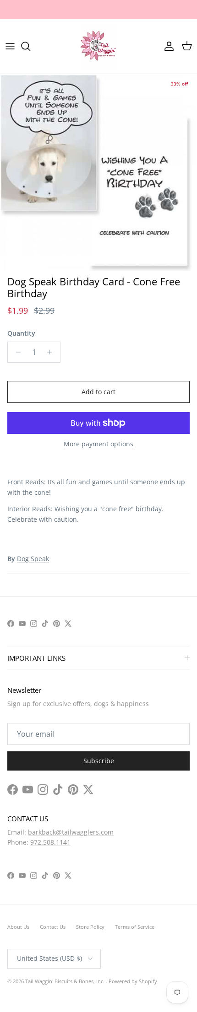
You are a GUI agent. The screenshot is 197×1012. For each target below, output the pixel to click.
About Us (18, 959)
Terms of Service (134, 959)
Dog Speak (33, 591)
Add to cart (98, 424)
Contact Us (53, 959)
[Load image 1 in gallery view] (98, 205)
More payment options (98, 477)
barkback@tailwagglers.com (71, 864)
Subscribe (98, 793)
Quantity (21, 365)
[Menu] (10, 79)
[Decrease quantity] (16, 385)
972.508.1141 (50, 875)
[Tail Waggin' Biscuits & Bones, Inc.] (98, 79)
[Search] (30, 79)
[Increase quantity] (52, 385)
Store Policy (90, 959)
